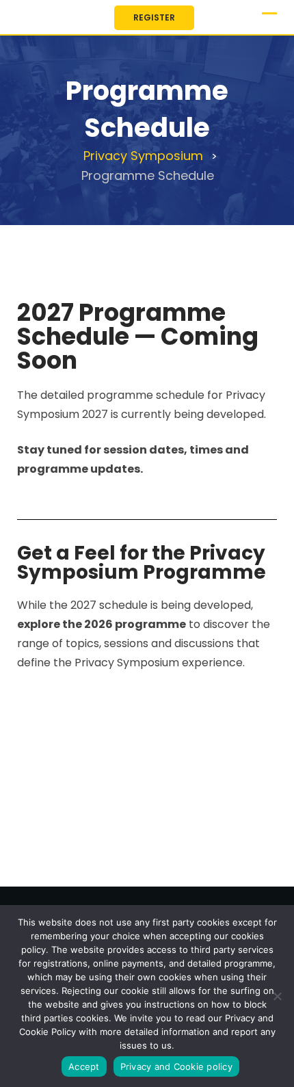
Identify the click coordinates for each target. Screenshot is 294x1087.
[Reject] (277, 996)
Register (154, 17)
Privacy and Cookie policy (176, 1066)
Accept (84, 1066)
